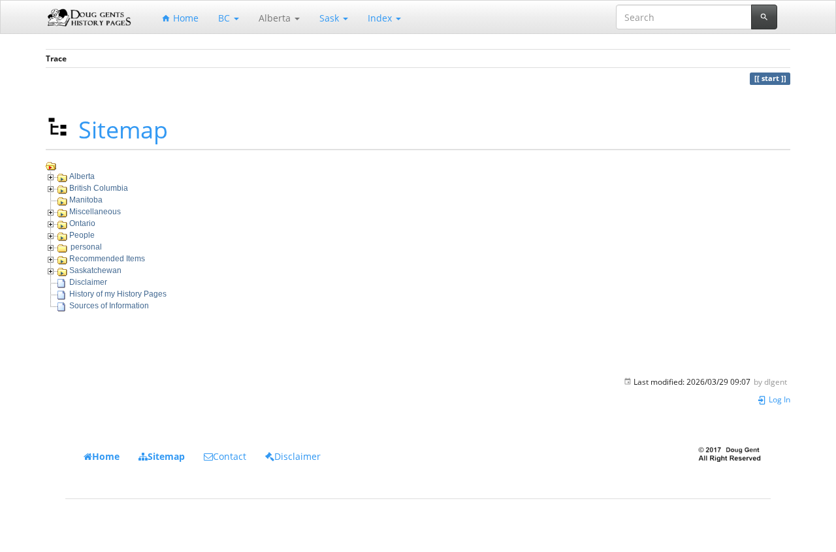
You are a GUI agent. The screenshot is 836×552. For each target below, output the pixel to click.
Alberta (82, 176)
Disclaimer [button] (297, 456)
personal (86, 247)
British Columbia (98, 188)
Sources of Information (109, 305)
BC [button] (225, 18)
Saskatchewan (95, 270)
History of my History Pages (118, 294)
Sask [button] (330, 18)
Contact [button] (229, 456)
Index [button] (381, 18)
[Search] (764, 17)
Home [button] (106, 456)
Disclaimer (88, 282)
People (82, 235)
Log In (778, 399)
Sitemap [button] (166, 456)
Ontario (82, 223)
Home (184, 18)
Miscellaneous (95, 211)
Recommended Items (107, 258)
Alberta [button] (276, 18)
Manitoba (86, 199)
